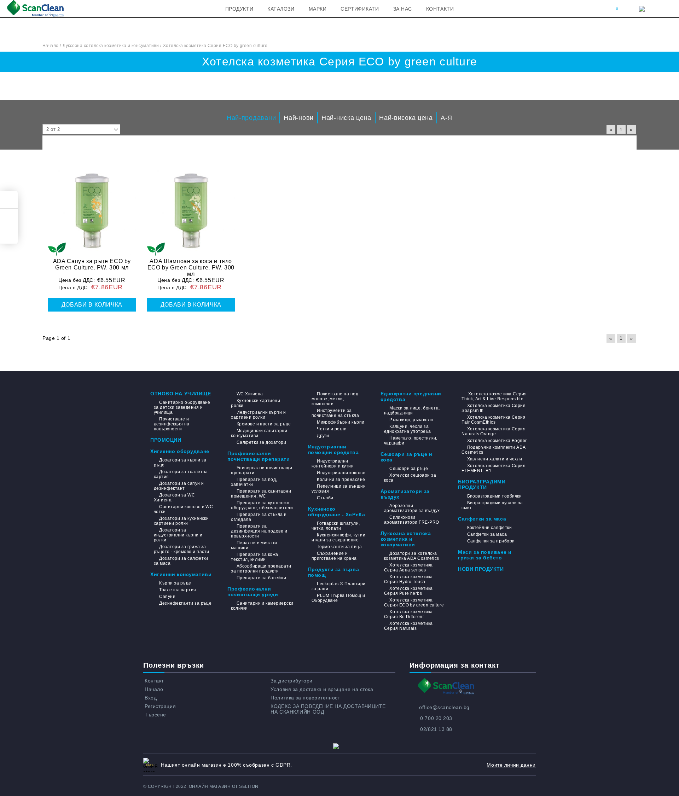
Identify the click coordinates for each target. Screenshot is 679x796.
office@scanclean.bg (444, 707)
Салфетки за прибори (491, 541)
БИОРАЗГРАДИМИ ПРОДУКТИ (481, 484)
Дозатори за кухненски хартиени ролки (181, 521)
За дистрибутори (291, 681)
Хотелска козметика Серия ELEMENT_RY (494, 468)
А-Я (446, 117)
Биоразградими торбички (494, 496)
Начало (154, 689)
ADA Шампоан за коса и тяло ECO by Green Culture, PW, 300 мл (191, 267)
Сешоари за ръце (408, 468)
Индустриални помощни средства (333, 449)
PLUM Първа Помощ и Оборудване (338, 598)
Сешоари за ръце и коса (407, 457)
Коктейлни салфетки (489, 527)
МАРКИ (318, 9)
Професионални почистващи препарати (258, 456)
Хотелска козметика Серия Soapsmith (494, 408)
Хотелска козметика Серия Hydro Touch (408, 579)
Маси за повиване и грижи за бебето (484, 554)
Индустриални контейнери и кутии (333, 464)
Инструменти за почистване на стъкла (335, 413)
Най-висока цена (406, 117)
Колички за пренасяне (341, 479)
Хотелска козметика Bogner (497, 440)
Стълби (325, 497)
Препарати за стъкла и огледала (258, 517)
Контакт (154, 681)
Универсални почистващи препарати (261, 470)
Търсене (155, 714)
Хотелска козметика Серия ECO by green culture (414, 603)
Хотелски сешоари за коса (410, 478)
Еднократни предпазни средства (411, 396)
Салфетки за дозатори (261, 442)
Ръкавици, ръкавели (411, 419)
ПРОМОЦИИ (165, 440)
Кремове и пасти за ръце (264, 424)
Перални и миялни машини (254, 545)
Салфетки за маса (482, 519)
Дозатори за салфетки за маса (181, 561)
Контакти (440, 9)
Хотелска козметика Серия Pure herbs (408, 591)
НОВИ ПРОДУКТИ (481, 569)
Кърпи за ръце (175, 583)
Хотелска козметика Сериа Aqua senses (408, 568)
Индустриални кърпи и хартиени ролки (258, 415)
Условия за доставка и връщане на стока (322, 689)
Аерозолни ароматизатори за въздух (412, 508)
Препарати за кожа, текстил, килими (255, 557)
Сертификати (360, 9)
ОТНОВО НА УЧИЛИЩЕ (180, 393)
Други (323, 435)
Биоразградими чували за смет (492, 505)
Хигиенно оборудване (179, 451)
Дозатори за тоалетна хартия (181, 474)
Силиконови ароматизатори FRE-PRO (411, 520)
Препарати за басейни (261, 577)
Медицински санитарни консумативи (259, 433)
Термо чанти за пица (339, 546)
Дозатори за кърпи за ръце (180, 462)
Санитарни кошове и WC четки (183, 509)
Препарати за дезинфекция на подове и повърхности (259, 531)
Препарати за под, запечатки (254, 482)
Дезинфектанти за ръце (185, 603)
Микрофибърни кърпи (341, 422)
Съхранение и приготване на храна (334, 556)
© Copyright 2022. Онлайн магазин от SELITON (201, 786)
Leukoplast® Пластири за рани (339, 586)
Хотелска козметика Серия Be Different (408, 614)
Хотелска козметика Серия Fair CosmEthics (494, 420)
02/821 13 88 (436, 729)
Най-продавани (251, 117)
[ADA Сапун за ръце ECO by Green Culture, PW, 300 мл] (92, 207)
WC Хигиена (250, 393)
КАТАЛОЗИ (280, 9)
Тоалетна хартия (177, 589)
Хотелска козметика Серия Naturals (408, 626)
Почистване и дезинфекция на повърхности (172, 424)
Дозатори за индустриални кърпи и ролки (178, 535)
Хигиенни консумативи (180, 574)
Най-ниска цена (346, 117)
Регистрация (160, 706)
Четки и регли (332, 428)
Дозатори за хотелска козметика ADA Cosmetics (411, 556)
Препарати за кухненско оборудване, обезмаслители (262, 505)
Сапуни (167, 596)
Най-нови (299, 117)
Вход (151, 698)
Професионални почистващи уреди (252, 591)
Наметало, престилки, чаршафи (410, 441)
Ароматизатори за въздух (405, 494)
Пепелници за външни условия (339, 489)
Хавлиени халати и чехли (494, 459)
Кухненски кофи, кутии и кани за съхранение (338, 537)
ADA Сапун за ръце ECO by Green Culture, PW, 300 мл (92, 264)
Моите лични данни (511, 765)
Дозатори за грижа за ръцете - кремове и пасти (181, 549)
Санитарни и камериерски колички (262, 606)
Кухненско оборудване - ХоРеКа (336, 511)
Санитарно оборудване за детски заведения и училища (182, 407)
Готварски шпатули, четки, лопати (336, 526)
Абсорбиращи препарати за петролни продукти (261, 569)
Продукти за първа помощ (333, 572)
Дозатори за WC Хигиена (174, 497)
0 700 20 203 (436, 718)
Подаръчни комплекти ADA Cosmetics (493, 450)
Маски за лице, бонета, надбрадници (412, 411)
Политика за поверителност (305, 698)
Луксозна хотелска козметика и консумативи (406, 538)
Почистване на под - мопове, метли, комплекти (336, 398)
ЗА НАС (402, 9)
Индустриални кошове (341, 472)
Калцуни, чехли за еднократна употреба (407, 429)
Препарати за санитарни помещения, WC (261, 494)
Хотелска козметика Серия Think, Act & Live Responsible (494, 396)
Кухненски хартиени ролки (255, 403)
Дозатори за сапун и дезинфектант (179, 486)
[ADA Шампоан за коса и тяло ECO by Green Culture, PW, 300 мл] (191, 207)
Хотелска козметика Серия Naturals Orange (494, 431)
